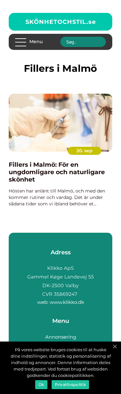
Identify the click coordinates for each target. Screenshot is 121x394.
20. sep (84, 151)
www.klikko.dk (67, 302)
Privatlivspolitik (70, 384)
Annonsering (60, 337)
